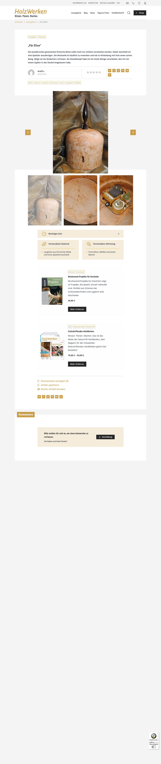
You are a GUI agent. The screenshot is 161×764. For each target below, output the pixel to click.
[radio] (88, 72)
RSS (118, 3)
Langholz (69, 83)
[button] (133, 132)
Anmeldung (107, 437)
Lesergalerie (76, 13)
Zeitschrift (91, 327)
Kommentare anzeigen (54, 380)
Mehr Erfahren (77, 309)
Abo (70, 327)
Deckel (45, 83)
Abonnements (79, 327)
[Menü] (157, 733)
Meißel (77, 83)
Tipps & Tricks (103, 13)
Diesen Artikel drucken (53, 389)
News (92, 13)
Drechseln (42, 37)
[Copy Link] (109, 70)
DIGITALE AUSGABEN (107, 3)
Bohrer (37, 83)
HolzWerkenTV (118, 13)
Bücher (71, 272)
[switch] (154, 747)
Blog (86, 13)
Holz (61, 83)
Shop (141, 13)
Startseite (19, 22)
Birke (31, 83)
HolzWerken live (79, 3)
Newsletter (93, 3)
